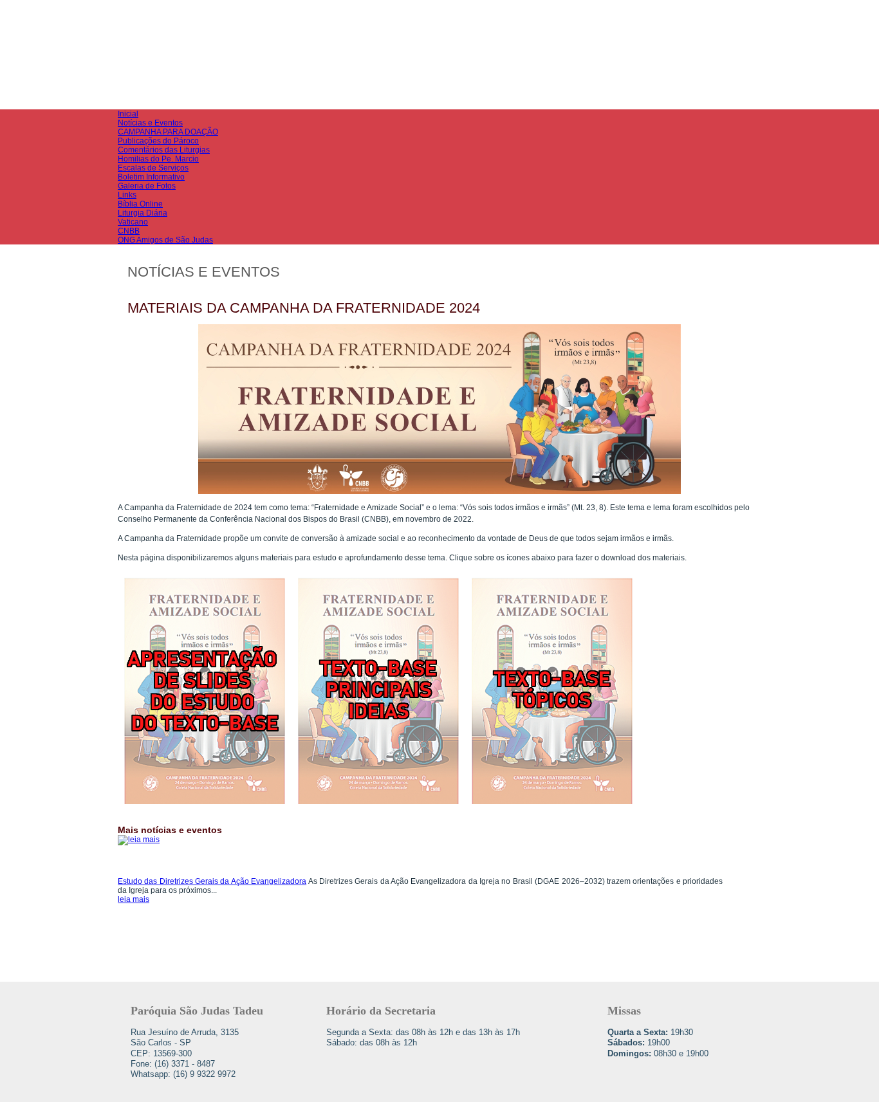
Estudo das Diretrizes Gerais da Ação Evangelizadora (212, 881)
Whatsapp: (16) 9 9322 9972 (183, 1074)
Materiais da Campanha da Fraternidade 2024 (303, 308)
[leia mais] (173, 856)
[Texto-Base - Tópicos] (552, 808)
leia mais (133, 899)
